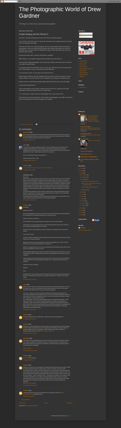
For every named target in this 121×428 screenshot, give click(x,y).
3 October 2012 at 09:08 (29, 160)
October (83, 179)
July (82, 192)
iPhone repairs (27, 348)
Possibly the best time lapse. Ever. (90, 181)
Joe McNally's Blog (85, 133)
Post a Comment (25, 399)
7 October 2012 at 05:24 (29, 170)
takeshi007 (26, 338)
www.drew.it (83, 87)
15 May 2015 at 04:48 (28, 396)
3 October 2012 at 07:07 (29, 140)
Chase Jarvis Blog (85, 126)
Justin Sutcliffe (83, 66)
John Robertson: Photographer (88, 156)
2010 (81, 210)
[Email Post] (36, 124)
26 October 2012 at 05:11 (29, 319)
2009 (81, 212)
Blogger (67, 415)
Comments (83, 36)
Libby (24, 145)
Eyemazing (83, 65)
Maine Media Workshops (86, 68)
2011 (81, 208)
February (83, 203)
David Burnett (83, 61)
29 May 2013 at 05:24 (28, 360)
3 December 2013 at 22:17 (30, 385)
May (82, 196)
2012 (81, 173)
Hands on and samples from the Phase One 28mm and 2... (91, 184)
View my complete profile (84, 230)
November (84, 177)
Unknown (27, 124)
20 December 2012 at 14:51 (30, 350)
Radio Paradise (84, 72)
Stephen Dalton (84, 74)
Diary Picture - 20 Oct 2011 (94, 140)
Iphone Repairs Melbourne (47, 331)
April (82, 198)
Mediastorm (83, 70)
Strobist (82, 76)
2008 (81, 215)
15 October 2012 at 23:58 (29, 309)
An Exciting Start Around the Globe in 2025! (90, 135)
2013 (81, 170)
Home (46, 403)
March (83, 201)
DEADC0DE (26, 132)
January (83, 205)
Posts (82, 33)
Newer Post (22, 403)
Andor (24, 284)
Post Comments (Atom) (32, 405)
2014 (81, 168)
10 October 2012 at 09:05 (29, 200)
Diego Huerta (83, 63)
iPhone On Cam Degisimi (29, 383)
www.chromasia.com (86, 154)
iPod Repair (26, 358)
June (82, 194)
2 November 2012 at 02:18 (30, 333)
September (84, 189)
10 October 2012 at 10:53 (29, 279)
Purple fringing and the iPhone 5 (89, 187)
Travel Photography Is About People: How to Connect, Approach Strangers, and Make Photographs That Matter (93, 118)
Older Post (69, 403)
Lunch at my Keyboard (86, 151)
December (84, 175)
